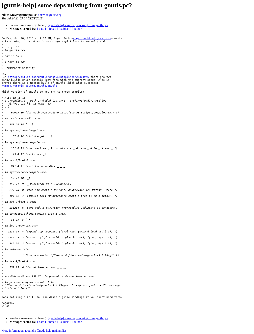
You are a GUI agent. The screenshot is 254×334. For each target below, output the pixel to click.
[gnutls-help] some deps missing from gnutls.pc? (78, 25)
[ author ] (77, 28)
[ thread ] (52, 28)
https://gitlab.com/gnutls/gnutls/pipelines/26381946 (48, 76)
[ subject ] (65, 28)
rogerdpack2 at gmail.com (92, 38)
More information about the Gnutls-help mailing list (34, 330)
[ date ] (41, 28)
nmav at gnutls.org (49, 14)
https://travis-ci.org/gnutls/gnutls (29, 85)
